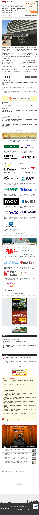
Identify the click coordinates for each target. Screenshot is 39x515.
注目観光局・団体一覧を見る (19, 293)
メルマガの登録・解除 (14, 506)
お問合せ (12, 511)
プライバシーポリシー (14, 507)
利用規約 (21, 507)
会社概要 (22, 504)
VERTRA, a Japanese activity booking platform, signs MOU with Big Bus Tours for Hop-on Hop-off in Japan (19, 477)
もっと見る (19, 129)
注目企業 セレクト (7, 138)
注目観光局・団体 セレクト (9, 243)
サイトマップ (27, 507)
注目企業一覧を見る (19, 233)
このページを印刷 (34, 15)
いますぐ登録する (33, 12)
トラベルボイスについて (15, 504)
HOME (3, 6)
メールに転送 (27, 15)
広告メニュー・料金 (14, 509)
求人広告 (29, 509)
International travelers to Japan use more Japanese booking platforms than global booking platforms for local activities (18, 480)
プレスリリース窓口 (23, 509)
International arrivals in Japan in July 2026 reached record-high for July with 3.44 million (18, 474)
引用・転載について (23, 506)
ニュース (6, 6)
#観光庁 (10, 12)
